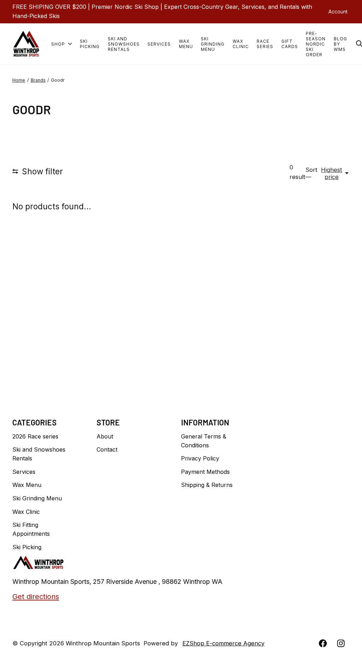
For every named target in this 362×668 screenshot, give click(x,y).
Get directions (35, 596)
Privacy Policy (200, 458)
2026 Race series (35, 436)
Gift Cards (289, 44)
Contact (107, 449)
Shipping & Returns (207, 484)
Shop (58, 44)
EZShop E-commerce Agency (223, 643)
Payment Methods (205, 471)
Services (159, 44)
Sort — (311, 173)
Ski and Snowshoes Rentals (124, 44)
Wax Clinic (241, 44)
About (105, 436)
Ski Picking (90, 44)
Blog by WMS (340, 44)
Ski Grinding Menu (212, 44)
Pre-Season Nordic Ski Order (316, 44)
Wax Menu (186, 44)
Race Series (265, 44)
